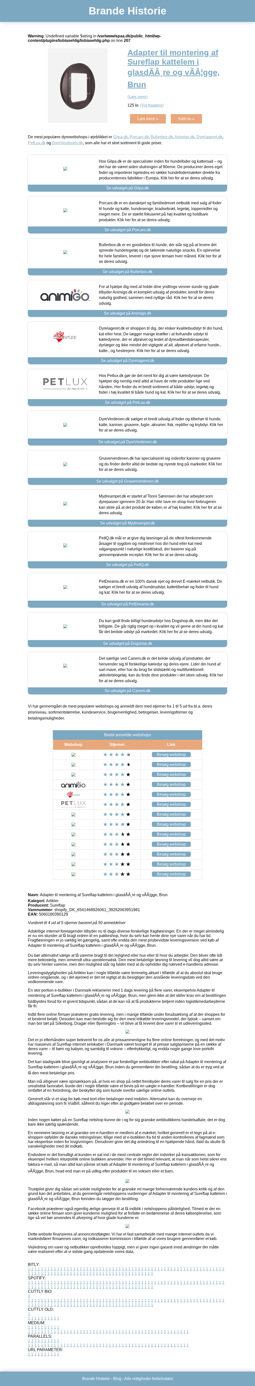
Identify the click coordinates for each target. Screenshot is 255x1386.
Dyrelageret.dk (209, 137)
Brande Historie (127, 11)
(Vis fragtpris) (152, 105)
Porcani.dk (139, 137)
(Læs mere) (138, 97)
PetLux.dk (37, 143)
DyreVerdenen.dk (67, 143)
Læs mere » (147, 119)
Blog (117, 1379)
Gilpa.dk (120, 137)
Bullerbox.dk (162, 137)
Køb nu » (186, 119)
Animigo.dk (184, 137)
